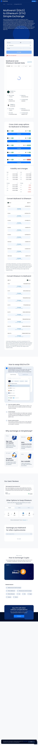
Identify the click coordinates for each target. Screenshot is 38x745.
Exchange (19, 616)
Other (29, 507)
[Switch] (30, 45)
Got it (31, 741)
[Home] (4, 1)
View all (24, 520)
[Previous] (30, 481)
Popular (9, 507)
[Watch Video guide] (19, 572)
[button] (19, 384)
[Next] (33, 481)
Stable (19, 507)
